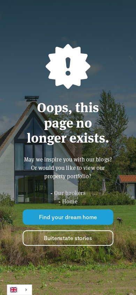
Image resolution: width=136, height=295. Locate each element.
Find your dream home (68, 217)
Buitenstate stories (68, 238)
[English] (19, 290)
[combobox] (19, 290)
